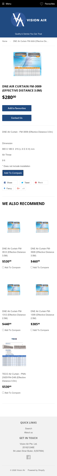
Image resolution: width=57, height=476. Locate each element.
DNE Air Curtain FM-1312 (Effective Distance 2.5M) (14, 315)
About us (28, 432)
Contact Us (16, 117)
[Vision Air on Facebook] (28, 457)
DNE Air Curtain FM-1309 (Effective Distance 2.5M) (42, 315)
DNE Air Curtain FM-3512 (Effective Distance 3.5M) (14, 252)
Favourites (47, 4)
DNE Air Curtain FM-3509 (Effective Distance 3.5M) (42, 252)
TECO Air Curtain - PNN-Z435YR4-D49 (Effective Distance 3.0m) (14, 377)
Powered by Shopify (36, 470)
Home (4, 41)
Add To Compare (12, 267)
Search (28, 428)
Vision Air (21, 470)
